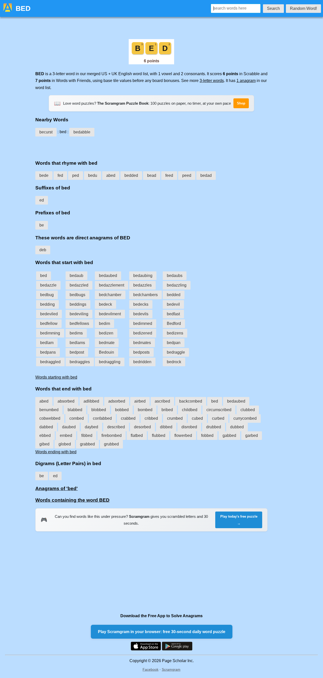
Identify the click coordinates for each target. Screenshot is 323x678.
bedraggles (80, 362)
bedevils (140, 314)
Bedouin (106, 352)
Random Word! (303, 8)
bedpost (77, 352)
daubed (69, 427)
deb (42, 250)
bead (151, 175)
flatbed (137, 435)
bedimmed (142, 323)
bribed (167, 410)
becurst (45, 132)
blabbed (75, 410)
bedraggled (50, 362)
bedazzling (176, 285)
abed (110, 175)
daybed (91, 427)
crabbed (128, 418)
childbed (189, 410)
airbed (140, 401)
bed (43, 275)
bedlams (77, 343)
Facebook (150, 669)
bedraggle (176, 352)
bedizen (106, 333)
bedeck (105, 304)
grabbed (87, 444)
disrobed (189, 427)
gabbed (229, 435)
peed (186, 175)
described (116, 427)
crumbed (175, 418)
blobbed (98, 410)
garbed (251, 435)
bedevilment (110, 314)
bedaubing (142, 275)
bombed (145, 410)
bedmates (142, 343)
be (41, 225)
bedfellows (79, 323)
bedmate (107, 343)
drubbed (213, 427)
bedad (206, 175)
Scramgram (171, 669)
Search (273, 8)
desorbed (142, 427)
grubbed (111, 444)
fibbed (86, 435)
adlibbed (91, 401)
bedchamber (110, 295)
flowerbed (183, 435)
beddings (78, 304)
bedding (47, 304)
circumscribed (218, 410)
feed (169, 175)
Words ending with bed (55, 452)
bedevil (173, 304)
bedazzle (48, 285)
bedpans (48, 352)
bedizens (175, 333)
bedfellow (49, 323)
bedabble (81, 132)
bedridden (142, 362)
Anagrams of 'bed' (56, 488)
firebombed (111, 435)
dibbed (166, 427)
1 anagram (246, 80)
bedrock (174, 362)
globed (65, 444)
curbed (218, 418)
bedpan (173, 343)
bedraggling (109, 362)
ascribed (162, 401)
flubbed (158, 435)
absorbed (66, 401)
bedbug (47, 295)
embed (66, 435)
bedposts (141, 352)
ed (41, 200)
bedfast (173, 314)
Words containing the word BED (72, 500)
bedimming (50, 333)
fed (60, 175)
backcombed (190, 401)
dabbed (46, 427)
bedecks (140, 304)
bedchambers (145, 295)
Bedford (174, 323)
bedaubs (174, 275)
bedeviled (49, 314)
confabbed (102, 418)
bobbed (122, 410)
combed (76, 418)
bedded (131, 175)
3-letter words (212, 80)
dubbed (237, 427)
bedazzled (79, 285)
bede (43, 175)
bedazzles (142, 285)
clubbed (247, 410)
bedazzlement (111, 285)
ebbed (45, 435)
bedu (92, 175)
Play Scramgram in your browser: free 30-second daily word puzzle (161, 632)
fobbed (207, 435)
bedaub (76, 275)
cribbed (151, 418)
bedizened (142, 333)
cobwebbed (49, 418)
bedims (76, 333)
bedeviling (79, 314)
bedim (104, 323)
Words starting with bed (56, 377)
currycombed (245, 418)
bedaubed (108, 275)
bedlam (46, 343)
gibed (44, 444)
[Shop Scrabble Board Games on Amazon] (151, 63)
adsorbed (116, 401)
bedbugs (77, 295)
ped (75, 175)
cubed (197, 418)
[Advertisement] (151, 146)
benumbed (49, 410)
